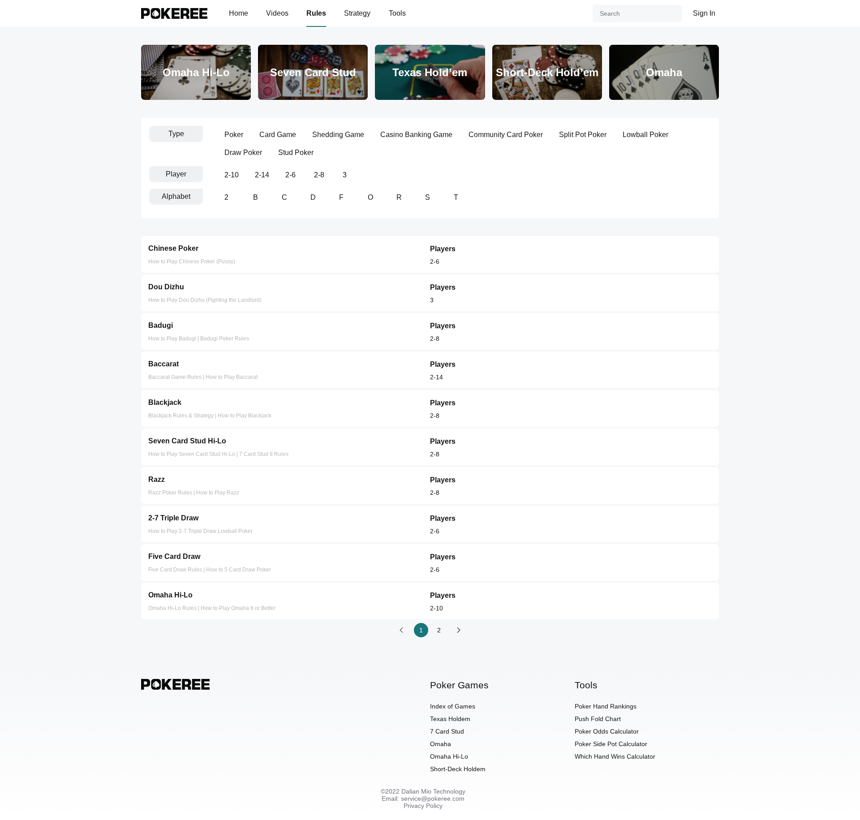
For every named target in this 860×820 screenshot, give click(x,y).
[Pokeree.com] (175, 687)
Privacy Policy (423, 805)
